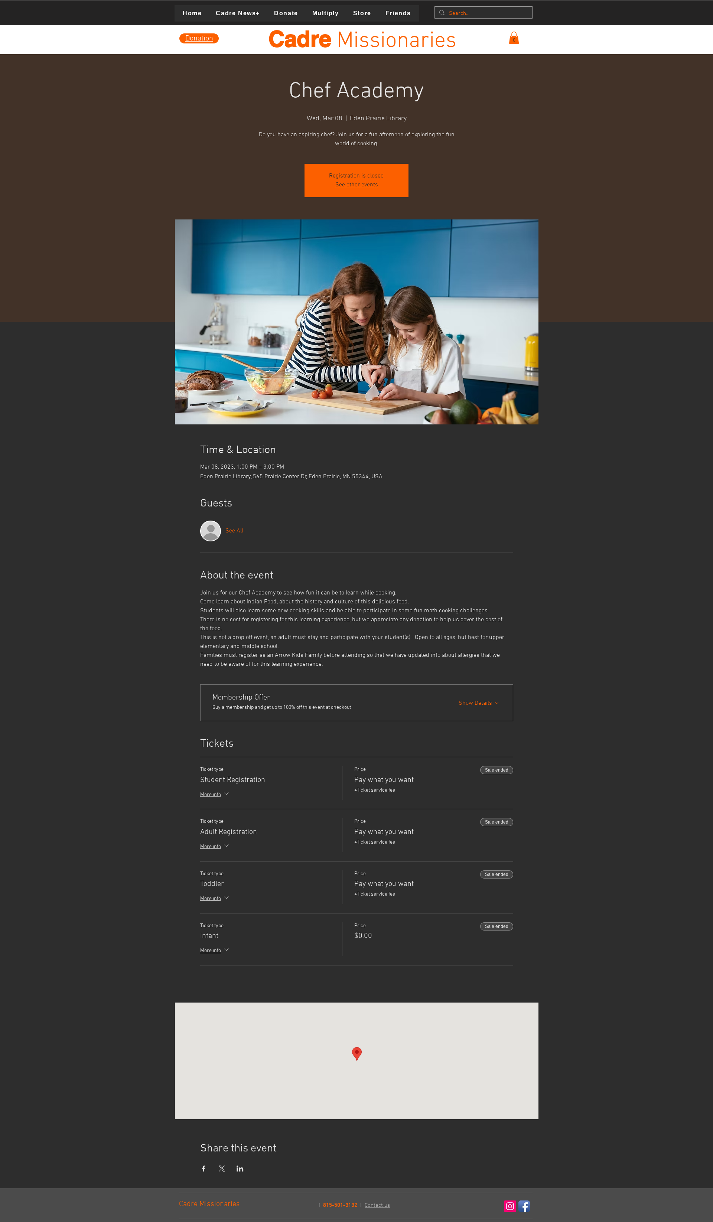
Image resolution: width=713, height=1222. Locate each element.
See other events (356, 185)
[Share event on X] (221, 1169)
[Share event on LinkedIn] (240, 1169)
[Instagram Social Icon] (510, 1206)
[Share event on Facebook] (203, 1169)
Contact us (377, 1205)
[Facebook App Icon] (524, 1206)
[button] (514, 38)
